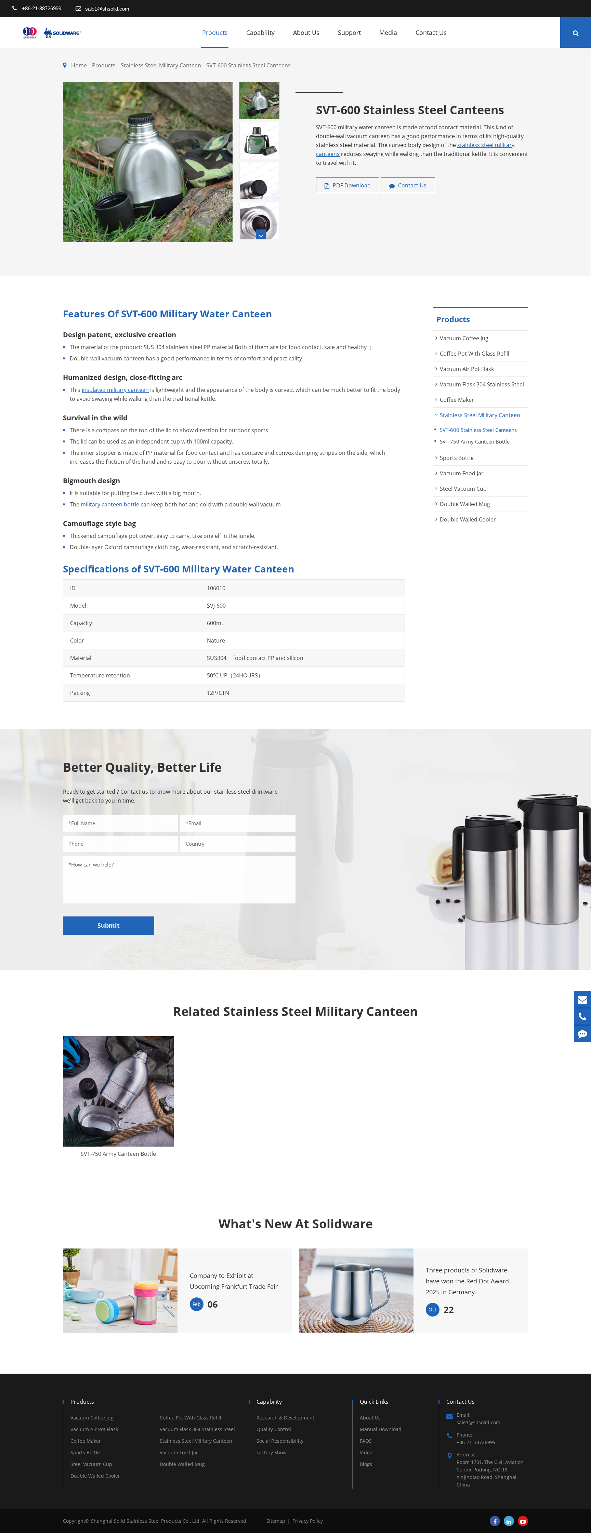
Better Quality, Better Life (142, 767)
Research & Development (285, 1417)
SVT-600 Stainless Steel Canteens (248, 65)
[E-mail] (582, 999)
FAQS (366, 1441)
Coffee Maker (457, 400)
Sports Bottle (457, 458)
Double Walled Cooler (468, 519)
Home (79, 65)
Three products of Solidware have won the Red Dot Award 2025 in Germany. (467, 1281)
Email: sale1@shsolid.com (478, 1419)
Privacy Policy (307, 1521)
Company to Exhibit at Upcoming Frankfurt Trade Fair (234, 1281)
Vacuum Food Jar (462, 473)
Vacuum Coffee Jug (464, 338)
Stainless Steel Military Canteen (161, 65)
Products (215, 32)
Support (349, 32)
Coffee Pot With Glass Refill (474, 353)
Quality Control (274, 1429)
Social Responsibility (280, 1441)
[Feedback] (582, 1033)
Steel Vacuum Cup (463, 488)
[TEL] (582, 1016)
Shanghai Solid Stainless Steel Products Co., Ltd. (146, 1521)
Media (388, 32)
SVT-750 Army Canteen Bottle (475, 441)
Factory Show (272, 1452)
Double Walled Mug (465, 504)
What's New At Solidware (296, 1223)
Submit (108, 925)
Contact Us (431, 32)
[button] (261, 234)
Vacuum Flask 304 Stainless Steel (482, 384)
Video (366, 1452)
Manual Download (381, 1429)
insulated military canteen (115, 390)
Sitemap (275, 1521)
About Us (306, 32)
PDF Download (351, 185)
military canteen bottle (110, 504)
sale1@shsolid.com (107, 9)
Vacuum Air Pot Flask (467, 369)
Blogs (366, 1464)
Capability (260, 32)
